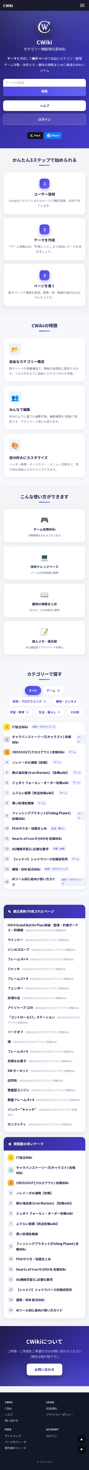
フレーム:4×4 (18, 959)
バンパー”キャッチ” (22, 1109)
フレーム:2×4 (18, 978)
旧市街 (13, 1080)
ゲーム (53, 690)
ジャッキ (14, 968)
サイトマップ (13, 1436)
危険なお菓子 (17, 1060)
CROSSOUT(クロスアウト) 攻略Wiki (38, 752)
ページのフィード (15, 1442)
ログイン (44, 119)
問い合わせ (11, 1420)
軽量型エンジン (19, 1090)
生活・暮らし (49, 712)
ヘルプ (44, 105)
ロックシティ (17, 1124)
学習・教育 (19, 712)
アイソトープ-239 (20, 1007)
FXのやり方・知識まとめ (29, 828)
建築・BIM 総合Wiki (26, 869)
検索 (44, 91)
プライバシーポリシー (59, 1414)
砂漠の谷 (14, 997)
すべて (33, 690)
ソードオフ (16, 1031)
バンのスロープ (19, 949)
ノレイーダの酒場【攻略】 (30, 762)
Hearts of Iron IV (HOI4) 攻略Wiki (37, 838)
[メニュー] (82, 5)
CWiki (8, 5)
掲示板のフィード (15, 1448)
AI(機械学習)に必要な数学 (30, 848)
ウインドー (16, 939)
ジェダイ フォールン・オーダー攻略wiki (40, 782)
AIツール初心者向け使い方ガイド (33, 882)
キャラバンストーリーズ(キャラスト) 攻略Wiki (41, 739)
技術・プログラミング (29, 701)
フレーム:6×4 (18, 1051)
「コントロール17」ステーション (31, 1017)
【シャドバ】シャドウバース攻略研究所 (40, 859)
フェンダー (16, 988)
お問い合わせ (44, 1369)
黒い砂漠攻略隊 (23, 803)
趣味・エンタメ (66, 701)
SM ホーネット (18, 1070)
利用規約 (51, 1408)
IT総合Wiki (20, 727)
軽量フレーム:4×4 (21, 1099)
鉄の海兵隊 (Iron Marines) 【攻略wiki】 (40, 772)
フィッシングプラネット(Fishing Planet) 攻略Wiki (41, 816)
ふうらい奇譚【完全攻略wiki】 (33, 792)
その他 (74, 712)
